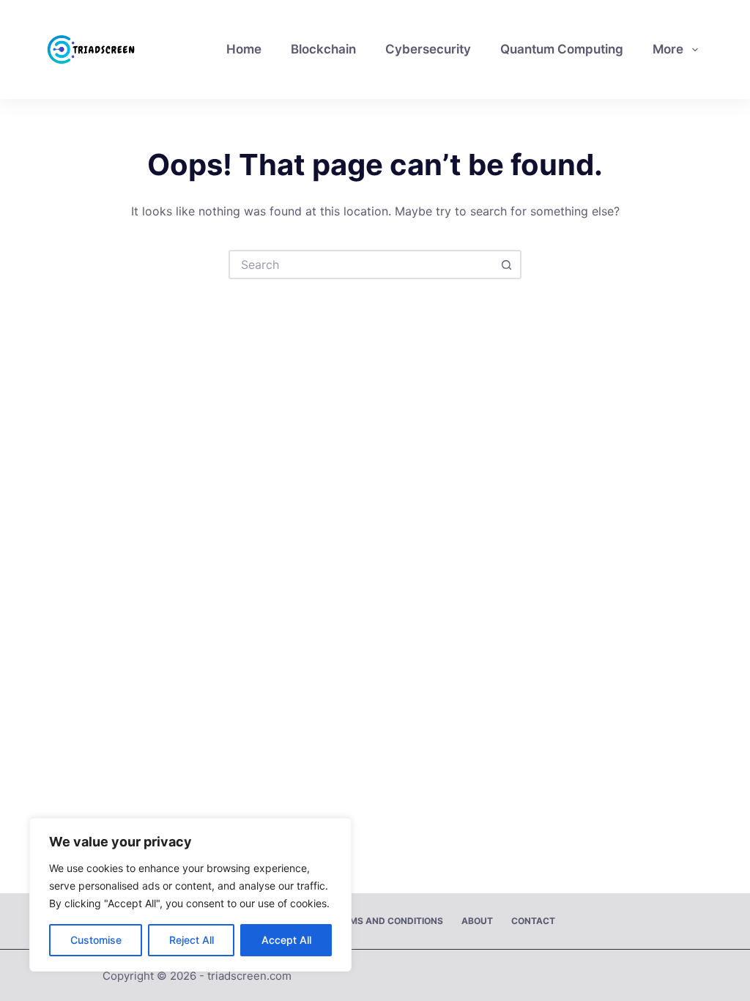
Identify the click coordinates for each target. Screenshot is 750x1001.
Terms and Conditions (388, 920)
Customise (96, 940)
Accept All (286, 940)
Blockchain (323, 49)
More (668, 49)
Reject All (191, 940)
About (477, 920)
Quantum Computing (561, 49)
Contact (533, 920)
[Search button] (506, 264)
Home (243, 49)
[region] (190, 895)
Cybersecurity (428, 49)
